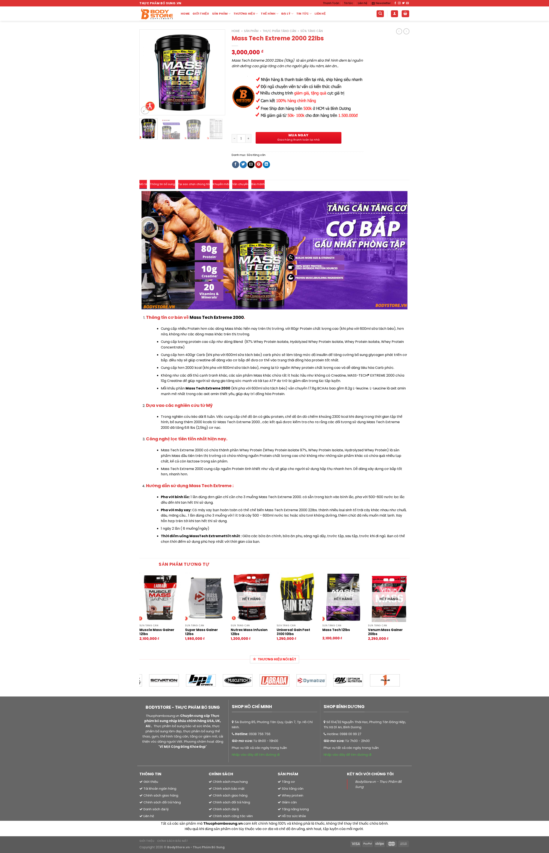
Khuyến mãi (221, 184)
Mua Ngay (298, 135)
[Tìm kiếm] (380, 13)
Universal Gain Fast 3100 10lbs (293, 632)
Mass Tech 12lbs (336, 630)
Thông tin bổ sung (162, 184)
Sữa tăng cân (311, 31)
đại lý (286, 13)
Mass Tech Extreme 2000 (217, 317)
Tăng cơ (288, 781)
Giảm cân (289, 802)
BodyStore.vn (178, 847)
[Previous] (147, 72)
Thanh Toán (331, 3)
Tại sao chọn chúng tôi (194, 184)
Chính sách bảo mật (229, 788)
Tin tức (348, 3)
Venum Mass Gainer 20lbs (385, 632)
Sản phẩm (220, 13)
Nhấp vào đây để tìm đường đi (256, 754)
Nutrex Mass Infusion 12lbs (249, 632)
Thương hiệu (244, 13)
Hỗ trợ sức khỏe (293, 816)
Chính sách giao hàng (230, 795)
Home (185, 13)
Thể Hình (268, 13)
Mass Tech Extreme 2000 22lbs (291, 510)
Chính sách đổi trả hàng (231, 802)
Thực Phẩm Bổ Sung (209, 847)
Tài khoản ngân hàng (159, 788)
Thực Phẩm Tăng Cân (279, 31)
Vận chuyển (240, 184)
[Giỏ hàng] (405, 13)
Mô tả (143, 184)
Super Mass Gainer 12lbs (201, 632)
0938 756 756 (259, 734)
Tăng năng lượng (295, 809)
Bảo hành (258, 184)
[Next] (218, 72)
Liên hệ (362, 3)
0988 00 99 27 (350, 734)
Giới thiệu (201, 13)
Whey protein (292, 795)
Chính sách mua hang (230, 781)
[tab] (143, 184)
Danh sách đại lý (156, 809)
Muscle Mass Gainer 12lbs (156, 632)
